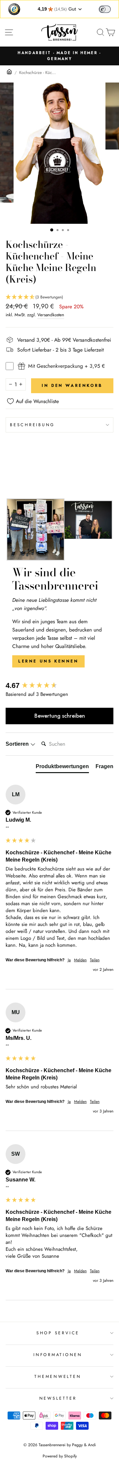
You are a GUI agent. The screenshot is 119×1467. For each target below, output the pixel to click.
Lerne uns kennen (48, 661)
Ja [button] (69, 960)
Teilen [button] (94, 960)
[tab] (62, 768)
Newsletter (58, 1398)
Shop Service (57, 1333)
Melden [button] (80, 960)
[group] (59, 686)
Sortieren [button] (18, 744)
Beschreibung (32, 425)
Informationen (57, 1355)
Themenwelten (57, 1377)
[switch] (105, 9)
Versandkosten (50, 315)
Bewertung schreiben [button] (59, 716)
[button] (59, 297)
